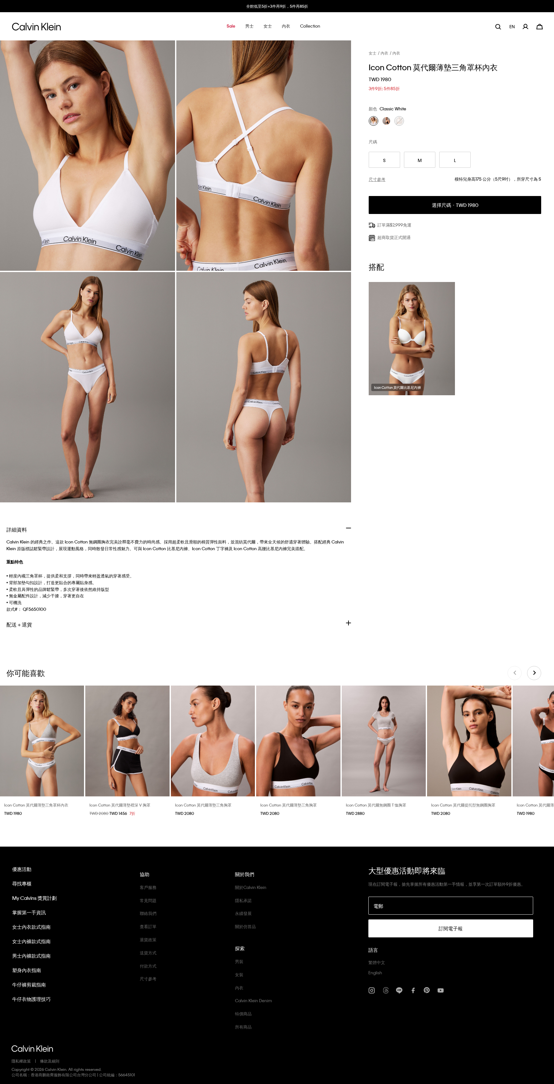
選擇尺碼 (455, 205)
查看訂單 (148, 926)
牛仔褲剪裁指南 (29, 984)
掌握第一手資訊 (29, 912)
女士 (372, 52)
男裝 (239, 961)
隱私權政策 (21, 1060)
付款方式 (148, 966)
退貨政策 (148, 939)
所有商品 (243, 1026)
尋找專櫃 (21, 883)
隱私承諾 (243, 900)
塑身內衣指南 (26, 970)
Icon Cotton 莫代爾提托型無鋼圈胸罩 (463, 804)
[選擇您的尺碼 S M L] (298, 741)
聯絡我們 (148, 913)
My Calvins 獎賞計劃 (34, 898)
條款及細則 (49, 1060)
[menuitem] (512, 26)
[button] (231, 26)
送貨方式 (148, 952)
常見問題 (148, 900)
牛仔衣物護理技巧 (31, 999)
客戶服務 (148, 887)
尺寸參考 (148, 978)
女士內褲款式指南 (31, 941)
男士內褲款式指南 (31, 955)
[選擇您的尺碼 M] (469, 741)
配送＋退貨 (19, 624)
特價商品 (243, 1013)
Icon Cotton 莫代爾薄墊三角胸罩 (203, 804)
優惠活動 (21, 869)
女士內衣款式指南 (31, 927)
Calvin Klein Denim (253, 1000)
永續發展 (243, 913)
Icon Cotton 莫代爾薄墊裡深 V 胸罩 (119, 804)
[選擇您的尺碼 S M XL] (42, 741)
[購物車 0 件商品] (539, 26)
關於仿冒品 (245, 926)
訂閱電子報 (451, 928)
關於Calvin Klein (250, 887)
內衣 (384, 52)
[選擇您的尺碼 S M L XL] (213, 741)
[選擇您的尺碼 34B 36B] (127, 741)
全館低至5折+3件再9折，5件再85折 (277, 6)
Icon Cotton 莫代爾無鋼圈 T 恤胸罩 (376, 804)
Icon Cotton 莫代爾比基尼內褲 (397, 387)
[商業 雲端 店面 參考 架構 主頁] (36, 28)
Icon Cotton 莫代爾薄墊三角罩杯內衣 (36, 804)
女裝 (239, 974)
